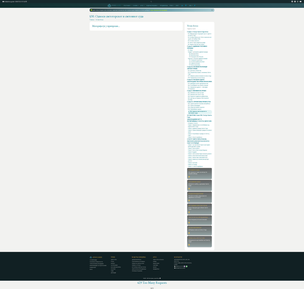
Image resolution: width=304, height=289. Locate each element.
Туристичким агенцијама (97, 263)
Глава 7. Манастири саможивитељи (197, 157)
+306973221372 (19, 1)
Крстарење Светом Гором (139, 267)
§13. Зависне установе (194, 63)
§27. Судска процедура (194, 105)
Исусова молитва (116, 267)
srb (190, 5)
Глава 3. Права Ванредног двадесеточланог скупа (200, 131)
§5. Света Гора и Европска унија (196, 42)
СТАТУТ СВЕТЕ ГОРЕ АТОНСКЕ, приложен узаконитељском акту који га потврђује (198, 141)
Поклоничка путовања (138, 261)
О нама (135, 5)
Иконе (155, 267)
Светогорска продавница (139, 269)
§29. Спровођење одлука (194, 109)
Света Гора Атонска (158, 259)
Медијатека (156, 269)
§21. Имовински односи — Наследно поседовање (198, 88)
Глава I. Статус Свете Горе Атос (197, 32)
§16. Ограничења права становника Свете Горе (199, 73)
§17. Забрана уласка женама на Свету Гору (199, 76)
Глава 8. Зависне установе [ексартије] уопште (198, 160)
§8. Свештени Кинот (194, 53)
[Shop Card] (185, 5)
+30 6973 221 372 (179, 266)
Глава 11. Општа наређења (195, 166)
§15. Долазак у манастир (194, 70)
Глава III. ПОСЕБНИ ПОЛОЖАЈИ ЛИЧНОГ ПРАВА (197, 68)
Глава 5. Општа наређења (195, 137)
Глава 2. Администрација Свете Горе (198, 128)
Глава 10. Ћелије (192, 164)
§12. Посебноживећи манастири (196, 61)
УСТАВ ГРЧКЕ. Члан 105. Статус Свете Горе (199, 116)
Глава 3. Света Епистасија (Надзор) (197, 150)
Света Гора (114, 259)
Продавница (164, 5)
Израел (113, 263)
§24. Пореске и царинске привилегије (198, 96)
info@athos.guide (9, 1)
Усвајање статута (193, 123)
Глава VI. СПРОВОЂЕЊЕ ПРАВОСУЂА (199, 102)
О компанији (93, 260)
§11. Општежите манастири (195, 60)
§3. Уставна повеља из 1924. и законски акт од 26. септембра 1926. (200, 38)
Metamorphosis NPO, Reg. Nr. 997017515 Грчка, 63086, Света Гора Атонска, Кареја (183, 262)
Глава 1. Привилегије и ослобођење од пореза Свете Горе (198, 125)
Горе (301, 279)
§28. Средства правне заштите (196, 107)
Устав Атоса (99, 20)
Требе (171, 5)
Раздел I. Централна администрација (198, 52)
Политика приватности (96, 262)
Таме (112, 271)
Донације (113, 272)
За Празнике (114, 265)
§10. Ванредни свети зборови (196, 56)
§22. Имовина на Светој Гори (196, 92)
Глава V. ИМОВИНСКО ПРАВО (196, 91)
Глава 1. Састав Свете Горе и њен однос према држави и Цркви (199, 145)
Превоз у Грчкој (136, 265)
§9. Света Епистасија (194, 55)
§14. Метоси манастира (194, 65)
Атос (141, 5)
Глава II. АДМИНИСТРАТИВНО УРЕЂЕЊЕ (197, 47)
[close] (212, 10)
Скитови (155, 265)
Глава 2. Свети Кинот (194, 148)
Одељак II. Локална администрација (197, 58)
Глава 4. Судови (192, 152)
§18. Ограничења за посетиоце (196, 77)
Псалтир (113, 269)
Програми (127, 5)
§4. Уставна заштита (193, 40)
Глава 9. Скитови (192, 162)
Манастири (156, 263)
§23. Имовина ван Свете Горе (196, 94)
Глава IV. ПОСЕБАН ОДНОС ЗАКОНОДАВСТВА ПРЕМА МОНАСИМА (199, 80)
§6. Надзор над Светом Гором (196, 44)
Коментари (93, 267)
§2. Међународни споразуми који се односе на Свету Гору (199, 34)
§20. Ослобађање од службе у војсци (198, 85)
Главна (92, 20)
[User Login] (194, 5)
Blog (91, 269)
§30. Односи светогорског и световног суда (197, 112)
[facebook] (292, 1)
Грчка (112, 261)
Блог (177, 5)
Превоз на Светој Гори (138, 263)
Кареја (154, 261)
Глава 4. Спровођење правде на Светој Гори (198, 134)
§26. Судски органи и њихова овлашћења (199, 103)
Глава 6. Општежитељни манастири (197, 155)
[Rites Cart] (182, 5)
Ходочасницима (151, 5)
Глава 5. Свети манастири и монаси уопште (200, 154)
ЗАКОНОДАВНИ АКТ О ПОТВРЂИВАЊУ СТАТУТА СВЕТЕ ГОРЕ (199, 120)
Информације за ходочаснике (98, 265)
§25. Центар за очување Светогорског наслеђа (198, 98)
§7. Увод (190, 50)
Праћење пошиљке (137, 271)
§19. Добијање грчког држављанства (198, 83)
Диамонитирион (136, 259)
